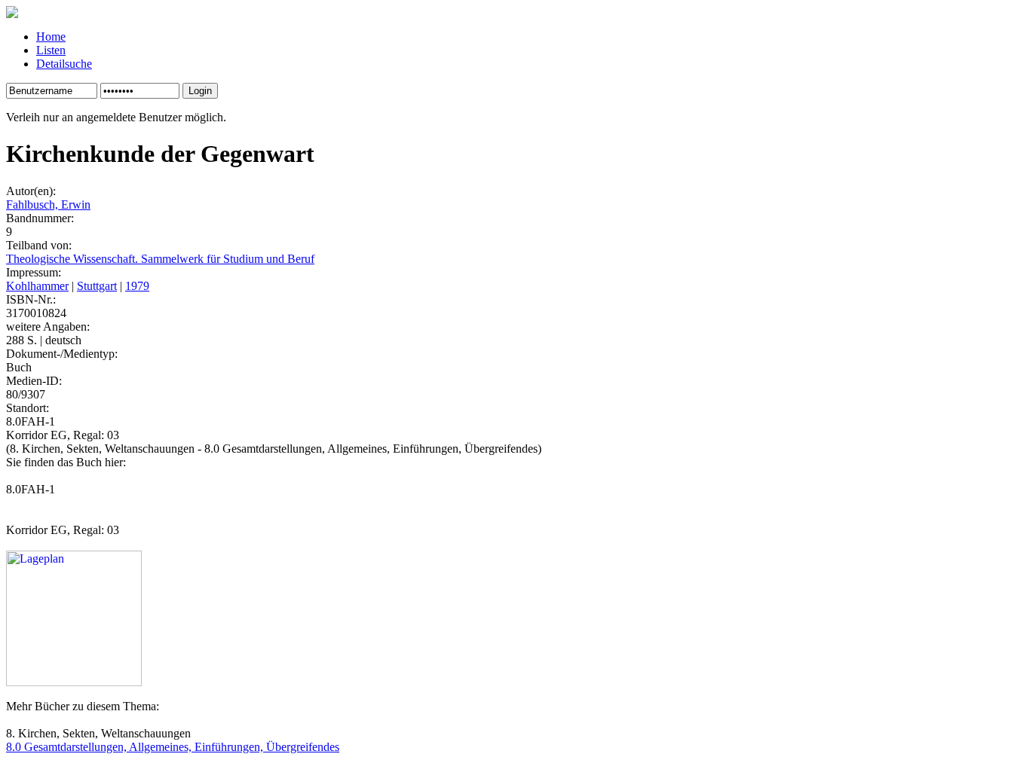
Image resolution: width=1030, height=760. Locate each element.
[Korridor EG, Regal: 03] (74, 682)
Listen (51, 50)
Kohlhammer (37, 285)
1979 (137, 285)
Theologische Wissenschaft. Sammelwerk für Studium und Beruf (160, 258)
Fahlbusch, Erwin (48, 204)
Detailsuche (64, 63)
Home (51, 36)
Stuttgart (97, 285)
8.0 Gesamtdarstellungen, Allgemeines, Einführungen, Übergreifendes (172, 746)
